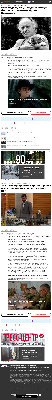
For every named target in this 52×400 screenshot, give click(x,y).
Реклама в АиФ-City (35, 368)
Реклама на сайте (14, 368)
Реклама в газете (45, 367)
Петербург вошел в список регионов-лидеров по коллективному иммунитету (23, 137)
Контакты (38, 367)
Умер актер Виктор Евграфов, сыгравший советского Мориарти (29, 100)
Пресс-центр (23, 365)
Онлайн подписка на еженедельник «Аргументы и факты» (22, 367)
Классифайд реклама (45, 368)
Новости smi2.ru (5, 179)
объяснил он (11, 251)
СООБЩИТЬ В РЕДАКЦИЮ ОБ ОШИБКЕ (34, 370)
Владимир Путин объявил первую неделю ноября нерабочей (20, 141)
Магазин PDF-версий (31, 365)
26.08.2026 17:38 (4, 183)
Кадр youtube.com (5, 50)
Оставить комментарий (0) (40, 112)
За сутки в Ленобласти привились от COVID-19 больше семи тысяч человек (23, 145)
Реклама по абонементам (24, 368)
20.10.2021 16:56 (4, 5)
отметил (37, 275)
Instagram (11, 63)
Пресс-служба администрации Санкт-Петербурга (11, 226)
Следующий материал (26, 396)
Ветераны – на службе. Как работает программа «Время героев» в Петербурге (27, 302)
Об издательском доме (15, 365)
